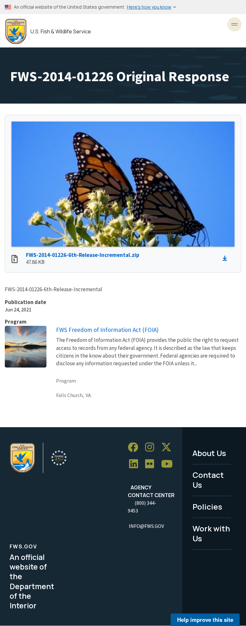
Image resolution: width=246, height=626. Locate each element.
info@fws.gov (146, 526)
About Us (209, 453)
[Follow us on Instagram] (152, 448)
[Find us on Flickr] (152, 464)
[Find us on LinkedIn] (136, 464)
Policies (207, 506)
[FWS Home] (16, 31)
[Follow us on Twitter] (168, 448)
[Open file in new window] (15, 259)
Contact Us (208, 480)
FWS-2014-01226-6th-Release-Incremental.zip (82, 254)
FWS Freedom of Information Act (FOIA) (107, 330)
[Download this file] (226, 258)
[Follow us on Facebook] (135, 448)
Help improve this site (205, 619)
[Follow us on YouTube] (169, 464)
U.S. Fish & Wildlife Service (60, 31)
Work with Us (211, 533)
